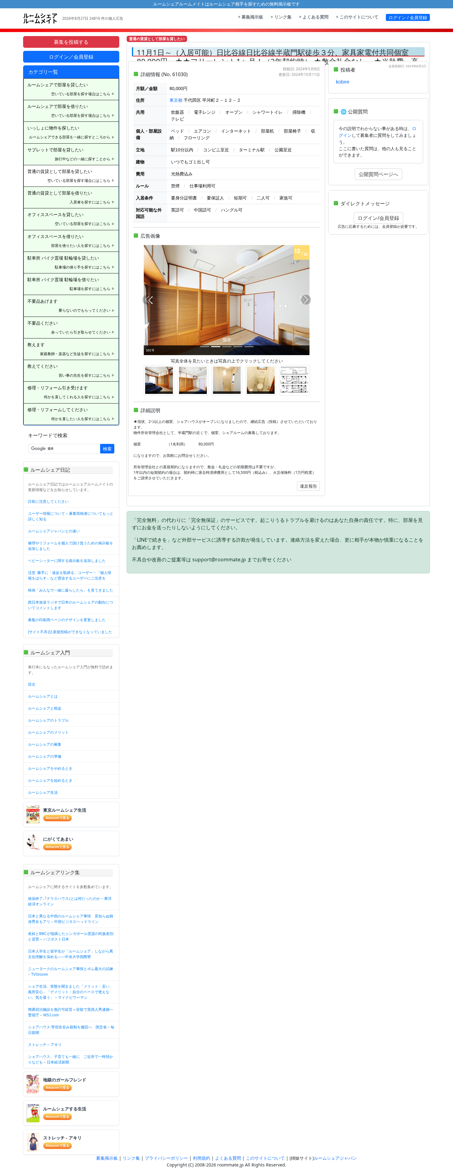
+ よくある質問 (314, 16)
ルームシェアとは (43, 696)
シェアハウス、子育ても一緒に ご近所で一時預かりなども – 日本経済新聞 (70, 1059)
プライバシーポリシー (166, 1158)
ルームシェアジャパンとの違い (54, 531)
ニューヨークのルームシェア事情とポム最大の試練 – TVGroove (70, 972)
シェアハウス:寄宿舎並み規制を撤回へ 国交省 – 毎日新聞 (71, 1030)
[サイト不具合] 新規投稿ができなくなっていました (70, 632)
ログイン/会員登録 (378, 218)
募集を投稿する (71, 42)
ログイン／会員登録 (71, 56)
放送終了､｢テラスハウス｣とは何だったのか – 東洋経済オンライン (70, 901)
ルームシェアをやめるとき (50, 768)
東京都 (175, 100)
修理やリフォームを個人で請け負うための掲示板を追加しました (70, 546)
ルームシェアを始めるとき (50, 780)
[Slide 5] (249, 346)
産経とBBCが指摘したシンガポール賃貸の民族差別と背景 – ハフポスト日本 (70, 936)
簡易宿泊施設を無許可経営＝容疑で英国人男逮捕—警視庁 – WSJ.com (70, 1012)
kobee (342, 81)
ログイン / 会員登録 (408, 17)
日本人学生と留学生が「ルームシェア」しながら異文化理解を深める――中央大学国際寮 (70, 954)
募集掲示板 (107, 1158)
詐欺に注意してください (48, 501)
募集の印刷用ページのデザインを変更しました (67, 620)
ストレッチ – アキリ (45, 1045)
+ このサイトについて (357, 16)
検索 (107, 449)
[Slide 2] (215, 346)
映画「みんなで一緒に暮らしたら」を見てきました (70, 590)
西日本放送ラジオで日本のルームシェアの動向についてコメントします (70, 605)
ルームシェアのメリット (48, 732)
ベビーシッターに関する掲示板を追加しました (67, 561)
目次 (31, 684)
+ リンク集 (281, 16)
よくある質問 (228, 1158)
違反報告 (308, 486)
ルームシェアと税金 (44, 708)
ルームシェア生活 (43, 792)
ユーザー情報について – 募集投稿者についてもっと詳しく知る (70, 516)
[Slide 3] (226, 346)
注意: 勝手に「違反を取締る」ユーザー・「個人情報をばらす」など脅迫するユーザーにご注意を (69, 575)
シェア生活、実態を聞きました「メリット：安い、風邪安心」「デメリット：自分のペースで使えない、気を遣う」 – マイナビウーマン (70, 992)
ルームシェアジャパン (335, 1158)
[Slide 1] (204, 346)
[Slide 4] (238, 346)
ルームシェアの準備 (44, 756)
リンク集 (131, 1158)
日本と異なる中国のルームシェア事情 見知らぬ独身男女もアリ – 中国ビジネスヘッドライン (70, 919)
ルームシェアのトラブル (48, 720)
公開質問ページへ (378, 174)
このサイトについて (265, 1158)
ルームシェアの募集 (44, 744)
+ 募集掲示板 (250, 16)
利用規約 (201, 1158)
